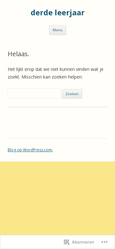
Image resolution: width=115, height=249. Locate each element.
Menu (58, 29)
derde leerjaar (58, 13)
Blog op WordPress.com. (30, 150)
